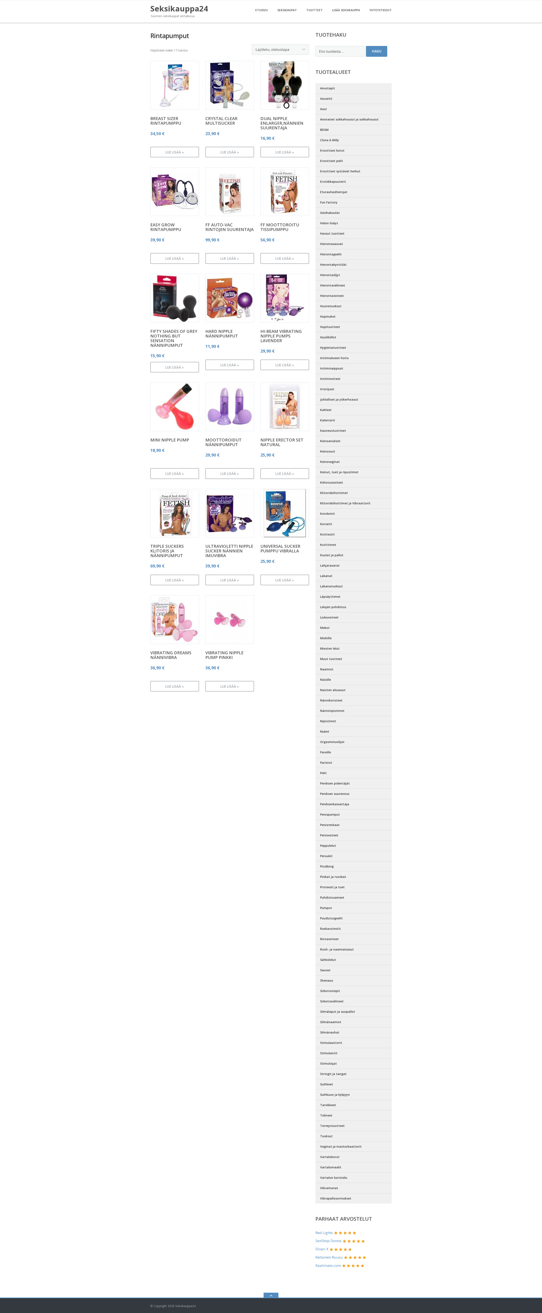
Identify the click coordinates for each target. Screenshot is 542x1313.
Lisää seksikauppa (346, 10)
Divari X (321, 1249)
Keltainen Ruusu (329, 1257)
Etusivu (261, 10)
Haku (376, 51)
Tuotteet (314, 10)
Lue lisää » (174, 152)
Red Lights (324, 1232)
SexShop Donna (328, 1240)
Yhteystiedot (380, 10)
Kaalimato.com (328, 1265)
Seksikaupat (287, 10)
